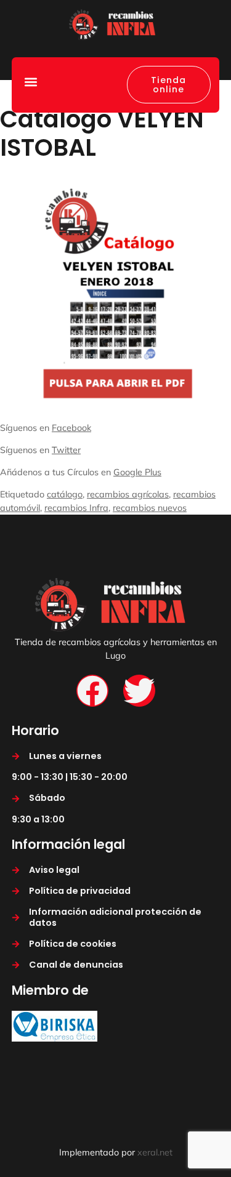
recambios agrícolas (128, 494)
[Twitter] (139, 691)
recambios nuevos (150, 507)
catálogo (65, 494)
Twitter (66, 450)
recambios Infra (76, 507)
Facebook (71, 427)
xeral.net (154, 1152)
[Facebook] (92, 691)
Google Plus (137, 472)
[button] (30, 81)
